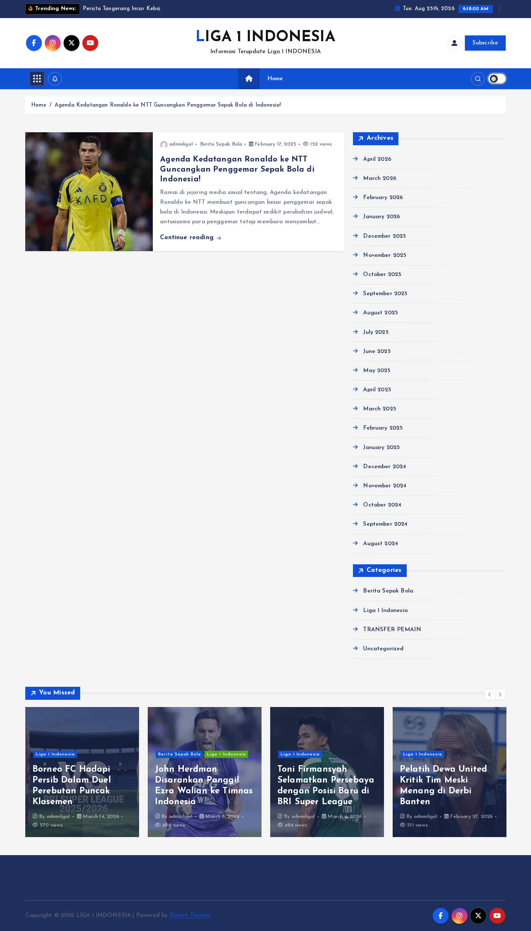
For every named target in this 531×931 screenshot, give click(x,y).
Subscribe (485, 43)
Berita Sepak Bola (221, 144)
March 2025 (379, 409)
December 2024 (384, 467)
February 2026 (383, 198)
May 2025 (376, 371)
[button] (489, 694)
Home (275, 79)
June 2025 (376, 351)
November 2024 (384, 486)
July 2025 (375, 332)
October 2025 (382, 274)
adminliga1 (181, 144)
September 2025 (385, 294)
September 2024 (385, 524)
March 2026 (379, 178)
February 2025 (383, 428)
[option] (82, 772)
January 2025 (381, 448)
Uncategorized (383, 649)
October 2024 (382, 505)
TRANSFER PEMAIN (392, 630)
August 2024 (380, 544)
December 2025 (384, 236)
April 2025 (377, 390)
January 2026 (381, 217)
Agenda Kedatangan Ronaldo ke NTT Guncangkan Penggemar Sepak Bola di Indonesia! (168, 105)
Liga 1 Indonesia (385, 610)
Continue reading (188, 237)
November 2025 (384, 255)
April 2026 (377, 159)
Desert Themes (190, 915)
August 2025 (380, 313)
